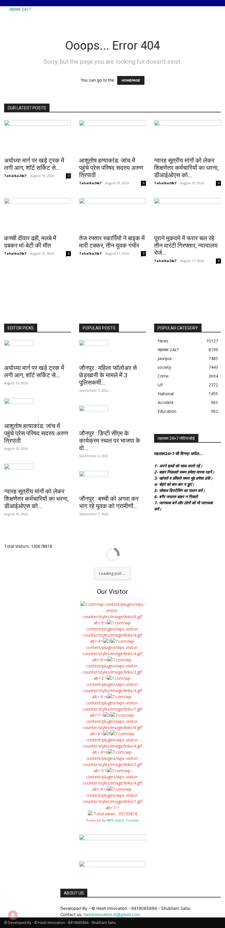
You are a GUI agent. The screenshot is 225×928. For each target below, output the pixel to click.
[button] (214, 7)
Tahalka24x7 (15, 175)
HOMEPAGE (131, 80)
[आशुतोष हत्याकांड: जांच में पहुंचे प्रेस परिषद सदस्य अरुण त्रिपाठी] (112, 136)
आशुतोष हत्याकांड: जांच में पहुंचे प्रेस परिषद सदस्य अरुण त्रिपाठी (111, 168)
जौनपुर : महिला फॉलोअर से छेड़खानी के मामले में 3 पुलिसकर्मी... (108, 375)
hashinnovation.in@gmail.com (111, 914)
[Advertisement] (103, 15)
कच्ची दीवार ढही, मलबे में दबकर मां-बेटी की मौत (30, 242)
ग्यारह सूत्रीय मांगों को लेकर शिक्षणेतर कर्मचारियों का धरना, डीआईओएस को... (186, 168)
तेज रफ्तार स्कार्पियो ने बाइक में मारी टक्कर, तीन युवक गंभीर (112, 242)
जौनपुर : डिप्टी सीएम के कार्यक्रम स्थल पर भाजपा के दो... (109, 441)
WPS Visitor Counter (123, 820)
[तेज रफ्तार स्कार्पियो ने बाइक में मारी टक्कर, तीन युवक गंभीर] (112, 214)
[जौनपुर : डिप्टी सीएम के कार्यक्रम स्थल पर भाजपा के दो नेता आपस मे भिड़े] (112, 415)
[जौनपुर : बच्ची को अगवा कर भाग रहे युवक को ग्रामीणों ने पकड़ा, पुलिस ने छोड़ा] (112, 481)
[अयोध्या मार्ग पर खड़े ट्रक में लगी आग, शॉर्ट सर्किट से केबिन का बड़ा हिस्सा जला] (37, 136)
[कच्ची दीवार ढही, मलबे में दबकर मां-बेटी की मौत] (37, 214)
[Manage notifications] (13, 915)
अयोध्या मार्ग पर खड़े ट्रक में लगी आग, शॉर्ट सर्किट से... (34, 164)
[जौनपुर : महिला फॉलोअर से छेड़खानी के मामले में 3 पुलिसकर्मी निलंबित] (112, 350)
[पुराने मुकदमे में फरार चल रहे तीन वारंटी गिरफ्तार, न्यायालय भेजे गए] (187, 214)
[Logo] (4, 3)
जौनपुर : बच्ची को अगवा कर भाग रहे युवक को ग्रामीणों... (109, 502)
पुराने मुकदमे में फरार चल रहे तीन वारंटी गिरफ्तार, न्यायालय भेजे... (186, 245)
